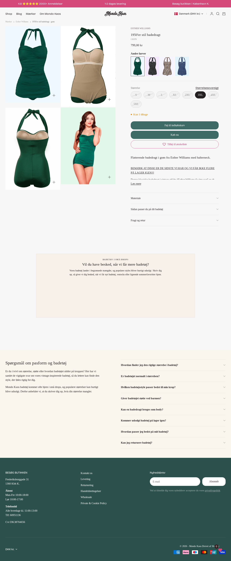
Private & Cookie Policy (94, 503)
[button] (175, 144)
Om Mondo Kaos (50, 13)
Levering (85, 479)
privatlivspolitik (212, 490)
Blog (19, 13)
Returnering (87, 485)
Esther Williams (140, 28)
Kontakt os (86, 473)
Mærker (31, 13)
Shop (8, 13)
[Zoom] (54, 95)
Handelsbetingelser (91, 491)
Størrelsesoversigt (207, 87)
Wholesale (86, 497)
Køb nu (175, 134)
